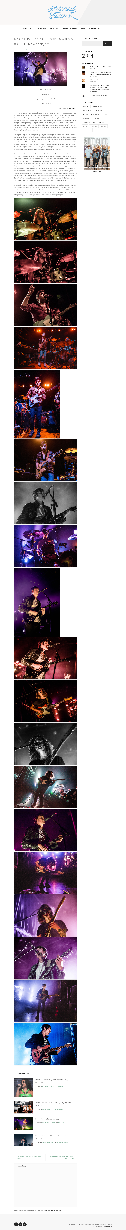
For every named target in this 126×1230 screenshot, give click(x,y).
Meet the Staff (96, 118)
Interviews (86, 118)
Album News (86, 106)
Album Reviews (53, 29)
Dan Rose (61, 1086)
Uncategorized (87, 130)
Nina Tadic (61, 1122)
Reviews (85, 126)
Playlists (101, 122)
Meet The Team (94, 29)
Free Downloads (95, 114)
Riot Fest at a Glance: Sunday (47, 1119)
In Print (105, 114)
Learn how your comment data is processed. (49, 1210)
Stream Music (93, 126)
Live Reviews (41, 29)
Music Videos (86, 122)
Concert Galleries (100, 110)
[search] (102, 28)
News (30, 29)
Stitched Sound (38, 49)
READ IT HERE (96, 172)
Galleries (64, 29)
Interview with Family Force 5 (98, 95)
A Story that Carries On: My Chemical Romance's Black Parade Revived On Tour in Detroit (100, 74)
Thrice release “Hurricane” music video (29, 1157)
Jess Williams (73, 108)
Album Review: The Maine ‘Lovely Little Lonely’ (62, 1157)
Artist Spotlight (97, 106)
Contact (84, 29)
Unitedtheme (108, 1226)
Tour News (103, 126)
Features (73, 29)
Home (25, 29)
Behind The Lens (87, 110)
